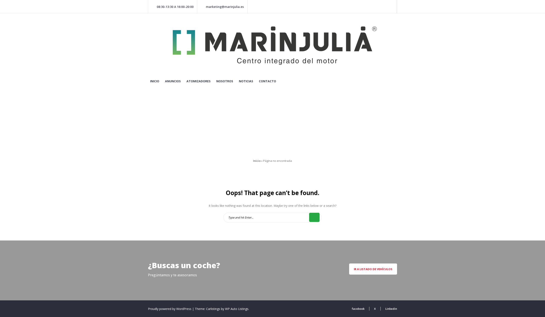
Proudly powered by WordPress (170, 309)
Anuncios (173, 81)
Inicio (154, 81)
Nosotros (224, 81)
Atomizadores (198, 81)
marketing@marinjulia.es (225, 7)
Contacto (267, 81)
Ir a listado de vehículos (373, 269)
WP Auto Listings (236, 309)
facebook (358, 309)
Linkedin (391, 309)
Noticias (246, 81)
